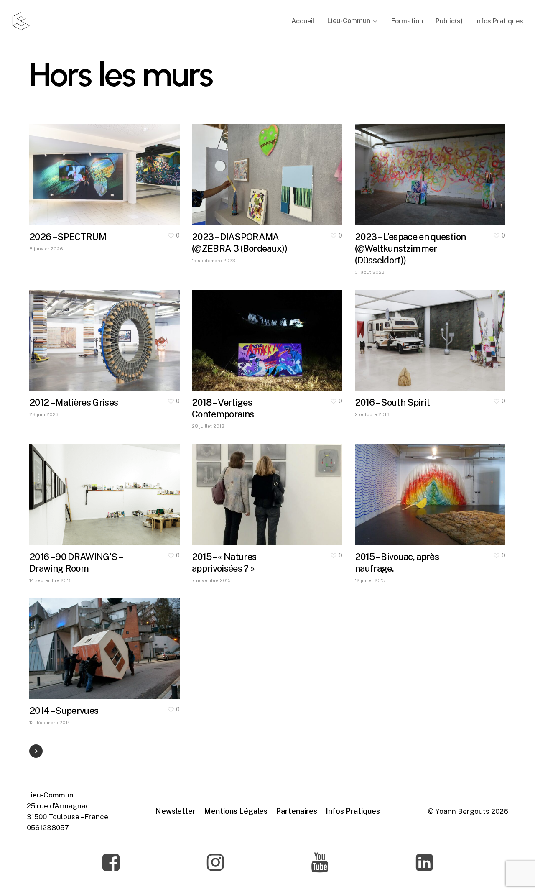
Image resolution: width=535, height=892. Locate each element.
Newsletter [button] (175, 811)
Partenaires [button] (296, 811)
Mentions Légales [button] (236, 811)
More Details (127, 167)
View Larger (79, 167)
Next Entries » (36, 751)
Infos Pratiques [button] (353, 811)
